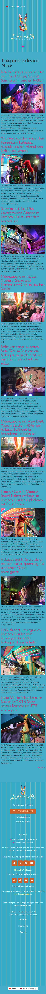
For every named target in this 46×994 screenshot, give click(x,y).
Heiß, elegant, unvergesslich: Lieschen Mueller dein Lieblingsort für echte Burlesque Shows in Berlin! (21, 636)
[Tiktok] (14, 863)
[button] (23, 46)
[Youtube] (32, 863)
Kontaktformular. (26, 905)
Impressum (23, 920)
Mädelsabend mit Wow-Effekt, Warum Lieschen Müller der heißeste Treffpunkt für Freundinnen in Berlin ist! (22, 427)
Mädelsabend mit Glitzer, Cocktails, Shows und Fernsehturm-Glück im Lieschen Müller (23, 282)
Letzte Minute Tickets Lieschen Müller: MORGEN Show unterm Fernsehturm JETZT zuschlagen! (21, 703)
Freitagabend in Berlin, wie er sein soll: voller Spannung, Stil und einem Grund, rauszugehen (22, 565)
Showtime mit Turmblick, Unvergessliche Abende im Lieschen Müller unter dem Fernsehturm (20, 214)
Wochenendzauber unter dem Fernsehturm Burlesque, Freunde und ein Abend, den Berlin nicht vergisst (22, 144)
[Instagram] (20, 863)
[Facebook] (26, 863)
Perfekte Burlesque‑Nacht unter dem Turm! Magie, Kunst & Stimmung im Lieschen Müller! (22, 76)
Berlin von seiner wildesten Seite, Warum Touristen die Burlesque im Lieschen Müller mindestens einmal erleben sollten (21, 355)
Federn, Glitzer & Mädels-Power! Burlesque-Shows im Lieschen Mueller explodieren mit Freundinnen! (22, 497)
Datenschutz (23, 926)
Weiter (41, 768)
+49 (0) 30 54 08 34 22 (26, 912)
